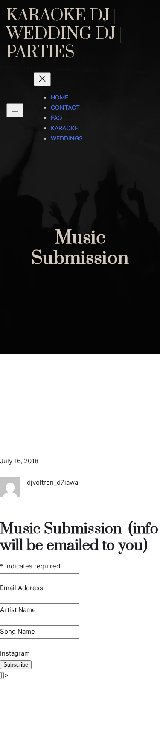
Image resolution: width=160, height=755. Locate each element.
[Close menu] (42, 79)
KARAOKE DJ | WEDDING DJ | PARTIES (64, 34)
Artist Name (19, 610)
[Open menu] (14, 110)
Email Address (21, 588)
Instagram (15, 653)
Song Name (17, 631)
